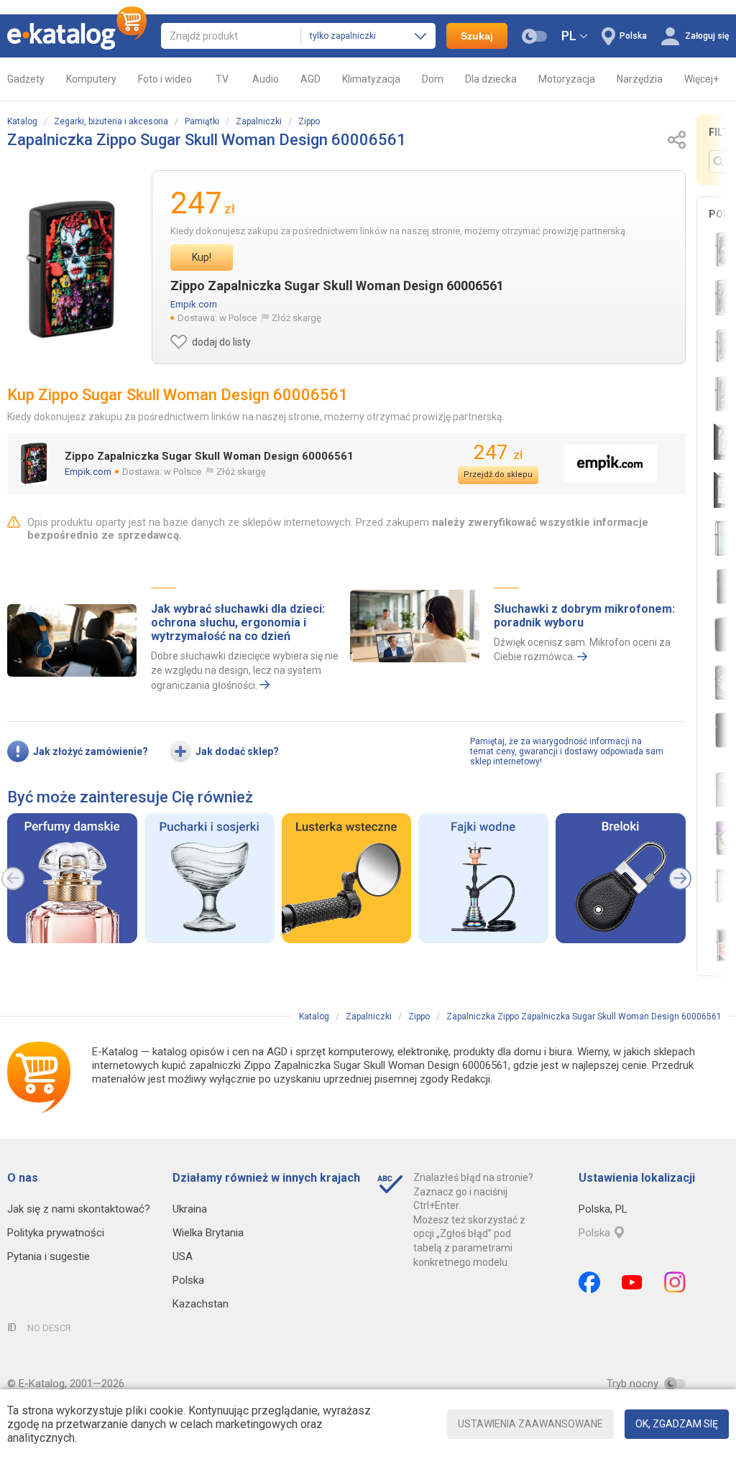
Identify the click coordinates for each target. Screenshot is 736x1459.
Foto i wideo (165, 79)
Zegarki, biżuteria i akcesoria (111, 121)
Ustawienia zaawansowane (530, 1424)
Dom (432, 79)
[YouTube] (632, 1282)
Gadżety (26, 79)
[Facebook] (589, 1282)
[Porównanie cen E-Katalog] (77, 35)
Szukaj (477, 36)
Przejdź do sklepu (498, 474)
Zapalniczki (259, 121)
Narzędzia (640, 79)
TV (222, 79)
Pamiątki (202, 121)
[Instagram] (675, 1282)
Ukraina (189, 1209)
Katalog (22, 121)
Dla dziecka (491, 79)
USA (182, 1256)
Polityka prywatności (55, 1232)
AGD (310, 79)
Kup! (201, 257)
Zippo (309, 121)
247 (498, 452)
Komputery (91, 79)
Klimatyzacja (371, 79)
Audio (265, 79)
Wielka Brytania (208, 1232)
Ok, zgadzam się (676, 1424)
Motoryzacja (566, 79)
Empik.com (193, 304)
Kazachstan (200, 1303)
